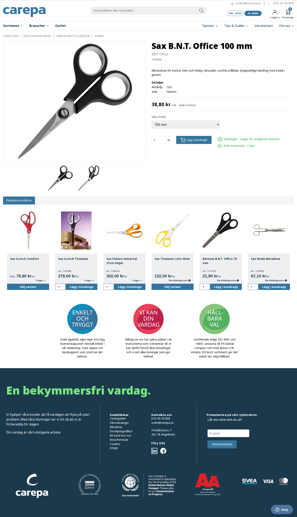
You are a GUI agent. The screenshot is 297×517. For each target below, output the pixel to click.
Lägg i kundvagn (196, 140)
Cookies (115, 444)
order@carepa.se (248, 3)
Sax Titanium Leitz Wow (172, 259)
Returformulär (119, 440)
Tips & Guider (234, 26)
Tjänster (208, 26)
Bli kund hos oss (120, 435)
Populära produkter (19, 200)
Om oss (285, 26)
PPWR (114, 448)
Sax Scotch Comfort (24, 259)
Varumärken (264, 26)
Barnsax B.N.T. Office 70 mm (220, 261)
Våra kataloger (119, 423)
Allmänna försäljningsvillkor (121, 429)
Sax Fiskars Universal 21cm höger (121, 261)
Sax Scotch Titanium (73, 259)
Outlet (60, 26)
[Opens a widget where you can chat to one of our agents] (282, 510)
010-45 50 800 (283, 3)
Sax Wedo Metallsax (265, 259)
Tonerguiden (118, 418)
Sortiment (11, 26)
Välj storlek (159, 117)
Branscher (37, 26)
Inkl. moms (235, 13)
